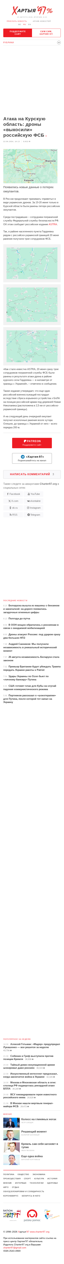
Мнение (7, 1114)
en (29, 24)
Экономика (38, 1174)
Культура (39, 1179)
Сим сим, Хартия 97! (46, 32)
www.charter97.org (39, 1231)
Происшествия (12, 1179)
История (52, 1179)
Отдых (15, 1187)
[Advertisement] (32, 81)
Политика (8, 1174)
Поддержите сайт (18, 32)
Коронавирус (11, 1196)
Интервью (20, 1183)
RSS (14, 514)
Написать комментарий (32, 474)
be (19, 24)
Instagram (35, 507)
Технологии (37, 1183)
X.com (14, 501)
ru (24, 24)
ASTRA (53, 224)
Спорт (27, 1179)
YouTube (35, 494)
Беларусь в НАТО (31, 1196)
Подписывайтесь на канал (32, 458)
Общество (23, 1174)
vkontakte (35, 501)
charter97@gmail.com (14, 1247)
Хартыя (32, 10)
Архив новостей (42, 21)
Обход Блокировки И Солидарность (23, 1191)
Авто (6, 1187)
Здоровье (52, 1183)
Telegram (35, 514)
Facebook (15, 494)
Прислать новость (17, 21)
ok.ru (15, 507)
